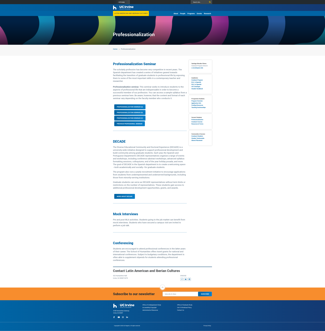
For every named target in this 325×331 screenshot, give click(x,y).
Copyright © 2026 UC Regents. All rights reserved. (127, 325)
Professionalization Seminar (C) (130, 118)
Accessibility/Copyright (149, 307)
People (182, 13)
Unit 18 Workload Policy (184, 307)
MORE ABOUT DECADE (124, 196)
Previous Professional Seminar (129, 124)
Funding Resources (197, 105)
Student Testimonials (197, 138)
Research (207, 13)
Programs (191, 13)
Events (199, 13)
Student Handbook (197, 89)
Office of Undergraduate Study (151, 305)
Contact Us (180, 310)
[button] (162, 287)
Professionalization (197, 119)
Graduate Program (197, 80)
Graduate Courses (196, 122)
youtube (119, 317)
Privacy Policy (207, 325)
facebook (114, 317)
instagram (123, 317)
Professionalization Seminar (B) (130, 112)
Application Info (196, 103)
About (176, 13)
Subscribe (205, 294)
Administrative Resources (150, 310)
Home (115, 49)
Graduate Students (197, 136)
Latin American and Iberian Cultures (131, 13)
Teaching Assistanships (198, 107)
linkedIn (127, 317)
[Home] (123, 305)
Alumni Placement (196, 140)
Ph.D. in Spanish (196, 84)
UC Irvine (122, 2)
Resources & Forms (197, 124)
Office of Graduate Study (184, 305)
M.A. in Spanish (196, 82)
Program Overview (197, 101)
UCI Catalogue (195, 86)
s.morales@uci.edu (197, 68)
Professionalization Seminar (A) (130, 107)
